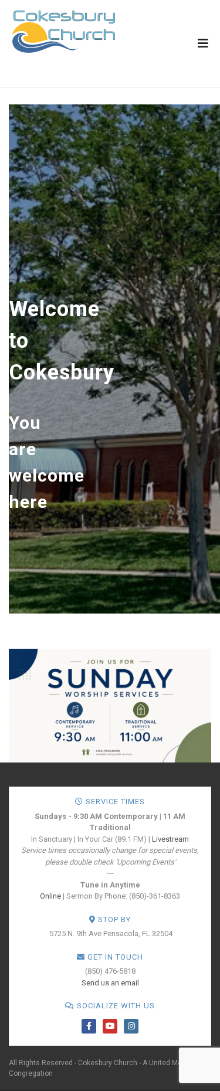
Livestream (170, 839)
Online (50, 896)
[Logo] (63, 31)
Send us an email (110, 982)
